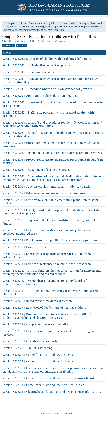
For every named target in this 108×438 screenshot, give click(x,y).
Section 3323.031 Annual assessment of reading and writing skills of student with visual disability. (53, 134)
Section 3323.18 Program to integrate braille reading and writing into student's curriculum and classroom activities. (48, 316)
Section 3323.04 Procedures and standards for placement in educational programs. (50, 144)
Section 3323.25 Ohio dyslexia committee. (31, 341)
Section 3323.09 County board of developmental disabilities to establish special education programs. (50, 211)
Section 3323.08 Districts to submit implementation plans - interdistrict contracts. (50, 201)
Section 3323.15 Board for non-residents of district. (37, 301)
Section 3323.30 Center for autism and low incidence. (38, 355)
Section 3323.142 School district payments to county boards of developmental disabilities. (44, 282)
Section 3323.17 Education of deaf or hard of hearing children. (44, 307)
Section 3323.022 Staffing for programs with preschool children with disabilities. (48, 114)
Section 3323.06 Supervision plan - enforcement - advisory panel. (46, 186)
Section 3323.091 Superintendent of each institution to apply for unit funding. (48, 221)
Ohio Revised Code (14, 41)
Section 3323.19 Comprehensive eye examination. (36, 324)
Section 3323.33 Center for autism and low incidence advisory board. (48, 378)
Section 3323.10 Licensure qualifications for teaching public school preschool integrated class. (47, 231)
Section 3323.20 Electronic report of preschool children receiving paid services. (49, 332)
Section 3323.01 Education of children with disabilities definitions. (47, 59)
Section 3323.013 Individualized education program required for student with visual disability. (51, 80)
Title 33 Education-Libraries (47, 41)
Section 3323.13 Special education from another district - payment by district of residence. (49, 255)
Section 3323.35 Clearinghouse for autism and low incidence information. (51, 392)
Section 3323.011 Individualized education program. (37, 65)
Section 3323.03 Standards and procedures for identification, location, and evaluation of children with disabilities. (52, 124)
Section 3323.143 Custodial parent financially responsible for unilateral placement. (50, 292)
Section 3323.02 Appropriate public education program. (40, 96)
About (68, 413)
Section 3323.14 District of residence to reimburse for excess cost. (46, 264)
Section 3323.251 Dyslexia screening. (27, 348)
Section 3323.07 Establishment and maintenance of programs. (44, 193)
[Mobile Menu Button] (3, 7)
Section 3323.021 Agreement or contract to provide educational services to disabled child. (52, 104)
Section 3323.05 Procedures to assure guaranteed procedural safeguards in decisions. (52, 161)
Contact (57, 413)
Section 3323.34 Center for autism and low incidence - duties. (43, 385)
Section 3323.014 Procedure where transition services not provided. (48, 89)
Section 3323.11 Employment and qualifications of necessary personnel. (50, 240)
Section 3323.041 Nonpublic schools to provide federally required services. (52, 153)
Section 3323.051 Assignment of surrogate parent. (36, 170)
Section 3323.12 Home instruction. (26, 247)
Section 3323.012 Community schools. (28, 72)
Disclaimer (43, 413)
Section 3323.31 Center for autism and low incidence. (38, 361)
